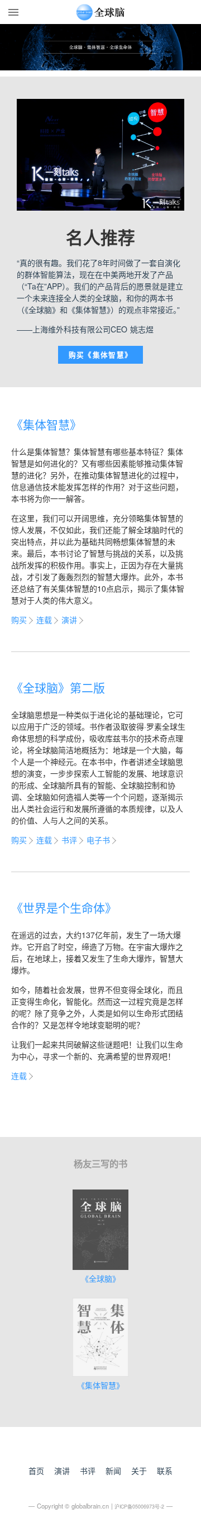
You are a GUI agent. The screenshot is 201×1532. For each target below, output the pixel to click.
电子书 (98, 839)
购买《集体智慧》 (100, 355)
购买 (19, 619)
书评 (69, 839)
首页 (36, 1470)
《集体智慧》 (100, 1385)
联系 (165, 1470)
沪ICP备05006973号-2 (139, 1506)
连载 (44, 619)
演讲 (69, 619)
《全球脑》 (100, 1278)
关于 (139, 1470)
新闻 (113, 1470)
